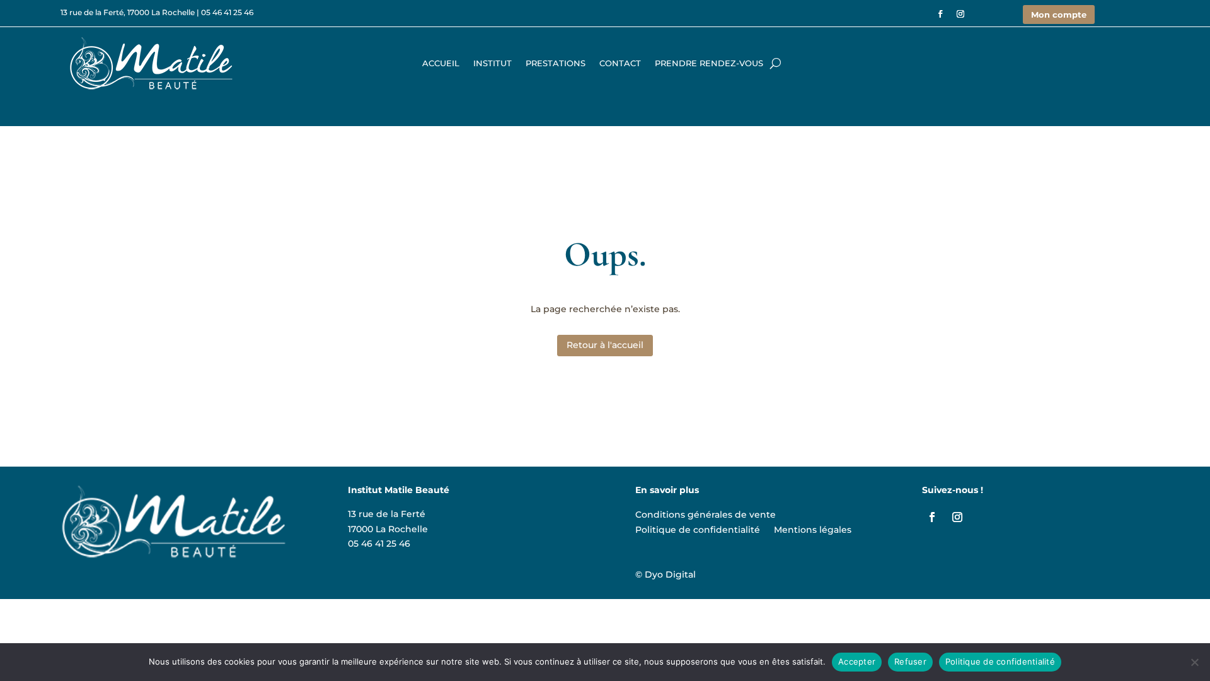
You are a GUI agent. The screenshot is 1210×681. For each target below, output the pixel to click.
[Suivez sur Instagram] (960, 13)
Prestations (555, 63)
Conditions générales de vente (705, 513)
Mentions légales (812, 528)
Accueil (440, 63)
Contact (620, 63)
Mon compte (1058, 14)
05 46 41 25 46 (227, 12)
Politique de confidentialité (697, 528)
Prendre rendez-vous (709, 63)
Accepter (856, 661)
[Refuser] (1194, 662)
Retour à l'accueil (605, 345)
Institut (492, 63)
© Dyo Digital (665, 574)
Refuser (910, 661)
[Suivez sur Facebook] (940, 13)
